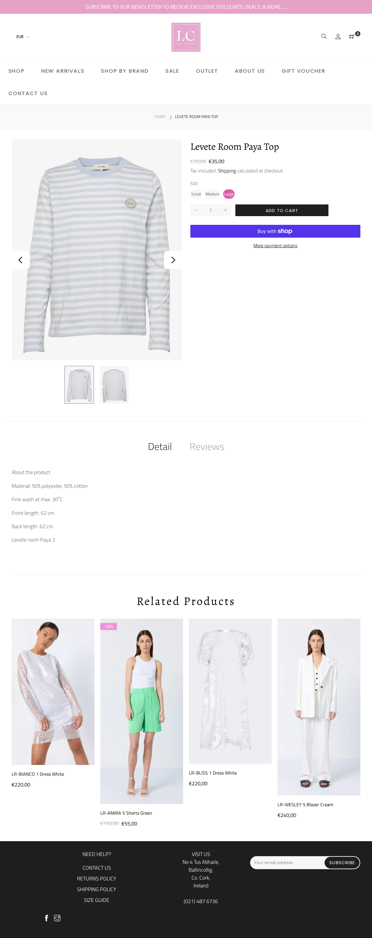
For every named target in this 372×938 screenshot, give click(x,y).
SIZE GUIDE (96, 900)
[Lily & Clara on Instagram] (57, 918)
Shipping (227, 171)
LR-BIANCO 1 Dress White (38, 773)
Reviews (206, 446)
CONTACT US (97, 868)
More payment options (275, 245)
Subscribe (342, 862)
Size (194, 183)
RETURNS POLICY (96, 878)
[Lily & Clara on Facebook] (46, 918)
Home (159, 116)
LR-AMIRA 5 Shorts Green (126, 812)
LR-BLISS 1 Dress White (213, 772)
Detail (160, 446)
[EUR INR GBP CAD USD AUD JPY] (22, 37)
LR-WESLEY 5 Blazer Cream (305, 804)
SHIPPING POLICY (96, 889)
